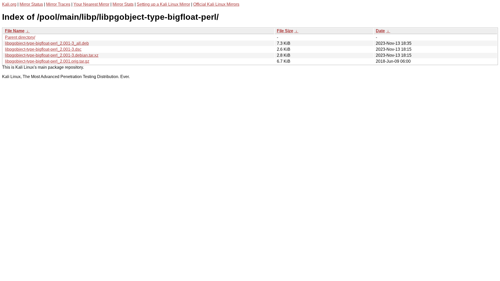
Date (380, 31)
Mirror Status (31, 4)
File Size (285, 31)
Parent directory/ (20, 37)
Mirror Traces (58, 4)
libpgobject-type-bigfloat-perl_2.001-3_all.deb (47, 43)
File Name (14, 31)
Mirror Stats (123, 4)
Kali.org (9, 4)
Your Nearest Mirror (91, 4)
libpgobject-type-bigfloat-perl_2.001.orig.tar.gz (47, 61)
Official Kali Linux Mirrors (216, 4)
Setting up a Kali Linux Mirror (163, 4)
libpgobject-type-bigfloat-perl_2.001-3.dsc (43, 49)
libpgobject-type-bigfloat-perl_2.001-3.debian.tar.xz (51, 55)
